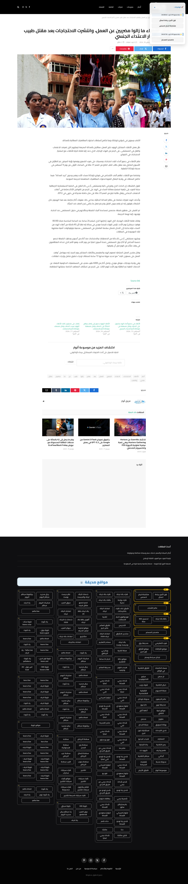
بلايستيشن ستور (122, 806)
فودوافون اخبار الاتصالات (122, 618)
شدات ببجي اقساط (122, 682)
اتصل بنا (70, 868)
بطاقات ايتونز (104, 798)
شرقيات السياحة (143, 763)
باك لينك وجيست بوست (122, 644)
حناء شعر (105, 821)
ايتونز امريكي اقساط (104, 766)
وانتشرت (134, 380)
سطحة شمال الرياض (83, 755)
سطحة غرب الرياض (65, 755)
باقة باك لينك (161, 618)
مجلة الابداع (143, 724)
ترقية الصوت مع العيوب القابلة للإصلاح (157, 558)
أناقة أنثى (143, 710)
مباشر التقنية (143, 756)
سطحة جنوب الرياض (83, 763)
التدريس (122, 625)
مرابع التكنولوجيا (143, 678)
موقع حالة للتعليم (122, 660)
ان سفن (161, 676)
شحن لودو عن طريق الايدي (104, 792)
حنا (122, 829)
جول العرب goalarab (83, 813)
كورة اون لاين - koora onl (44, 660)
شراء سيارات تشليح (83, 780)
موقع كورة (35, 725)
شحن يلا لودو (122, 790)
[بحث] (18, 7)
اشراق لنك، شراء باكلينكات (122, 610)
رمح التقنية (161, 744)
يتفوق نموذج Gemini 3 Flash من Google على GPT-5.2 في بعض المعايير (95, 442)
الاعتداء (117, 376)
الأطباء (136, 376)
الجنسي (109, 376)
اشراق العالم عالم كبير (104, 627)
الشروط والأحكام (106, 868)
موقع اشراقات (161, 649)
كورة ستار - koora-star (27, 623)
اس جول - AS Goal (27, 668)
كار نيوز (143, 704)
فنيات (120, 7)
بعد (94, 376)
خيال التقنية (161, 685)
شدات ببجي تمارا (104, 682)
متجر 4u (122, 748)
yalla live (35, 611)
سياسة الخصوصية (90, 868)
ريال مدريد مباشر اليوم (44, 596)
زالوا (82, 376)
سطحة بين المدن (83, 746)
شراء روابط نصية (122, 601)
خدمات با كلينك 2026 (65, 621)
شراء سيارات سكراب (66, 772)
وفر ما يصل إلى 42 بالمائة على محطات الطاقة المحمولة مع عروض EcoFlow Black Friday (60, 442)
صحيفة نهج (161, 704)
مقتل (50, 376)
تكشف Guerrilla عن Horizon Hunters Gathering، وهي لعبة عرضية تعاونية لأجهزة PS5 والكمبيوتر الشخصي (132, 443)
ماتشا (104, 829)
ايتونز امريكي (104, 697)
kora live (27, 680)
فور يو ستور (105, 739)
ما (64, 376)
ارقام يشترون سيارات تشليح (83, 788)
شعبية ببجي (122, 798)
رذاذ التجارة (143, 744)
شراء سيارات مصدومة (66, 788)
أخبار (139, 7)
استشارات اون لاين (143, 732)
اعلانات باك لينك (66, 636)
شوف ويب (143, 685)
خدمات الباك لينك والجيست (83, 596)
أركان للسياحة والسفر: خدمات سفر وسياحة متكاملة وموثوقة (149, 553)
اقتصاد (101, 7)
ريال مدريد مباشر (83, 668)
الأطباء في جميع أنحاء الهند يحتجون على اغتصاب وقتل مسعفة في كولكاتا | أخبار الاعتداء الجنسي (127, 326)
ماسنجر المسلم (152, 632)
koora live (27, 638)
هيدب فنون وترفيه (122, 669)
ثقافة (111, 7)
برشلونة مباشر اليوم (27, 596)
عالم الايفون (161, 699)
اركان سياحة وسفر (152, 657)
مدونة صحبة (161, 762)
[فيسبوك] (166, 140)
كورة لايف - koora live (44, 760)
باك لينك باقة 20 (83, 612)
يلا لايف (74, 820)
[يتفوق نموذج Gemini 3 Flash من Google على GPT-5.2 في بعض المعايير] (94, 427)
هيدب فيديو (143, 739)
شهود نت (143, 750)
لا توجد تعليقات (130, 42)
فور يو (104, 773)
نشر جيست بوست (65, 596)
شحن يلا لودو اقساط (104, 707)
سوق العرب (66, 602)
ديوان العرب (66, 628)
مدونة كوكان (143, 699)
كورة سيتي (66, 806)
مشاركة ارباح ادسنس (143, 596)
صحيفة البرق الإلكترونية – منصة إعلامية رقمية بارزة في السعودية (147, 563)
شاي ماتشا (122, 835)
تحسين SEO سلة (143, 620)
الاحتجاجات (127, 376)
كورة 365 (83, 806)
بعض (88, 376)
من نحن (78, 868)
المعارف (160, 739)
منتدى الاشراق (122, 633)
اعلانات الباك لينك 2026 (105, 635)
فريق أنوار (125, 401)
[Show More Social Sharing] (112, 48)
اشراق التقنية (143, 668)
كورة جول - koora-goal (44, 632)
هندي (142, 380)
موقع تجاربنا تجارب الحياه (83, 629)
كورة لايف (44, 686)
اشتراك (71, 362)
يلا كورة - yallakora (27, 660)
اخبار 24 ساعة (104, 659)
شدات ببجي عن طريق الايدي (104, 749)
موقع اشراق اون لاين (144, 650)
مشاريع (83, 636)
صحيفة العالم (104, 667)
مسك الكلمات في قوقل (161, 669)
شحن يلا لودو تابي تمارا (104, 758)
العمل (101, 376)
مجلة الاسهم (161, 690)
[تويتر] (166, 146)
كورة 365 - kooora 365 (44, 668)
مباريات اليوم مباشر (83, 660)
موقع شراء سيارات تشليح (66, 780)
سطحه (66, 739)
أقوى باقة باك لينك (83, 621)
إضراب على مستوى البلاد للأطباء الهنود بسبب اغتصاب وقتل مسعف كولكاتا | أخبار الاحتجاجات (66, 326)
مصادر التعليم (105, 642)
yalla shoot (65, 652)
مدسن (143, 719)
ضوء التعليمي (161, 643)
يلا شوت (83, 652)
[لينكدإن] (166, 153)
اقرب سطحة (66, 761)
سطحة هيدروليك (66, 746)
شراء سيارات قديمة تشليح (75, 795)
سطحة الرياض (83, 739)
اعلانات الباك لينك (105, 610)
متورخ (160, 719)
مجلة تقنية (122, 650)
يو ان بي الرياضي (104, 652)
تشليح (83, 770)
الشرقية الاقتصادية (143, 692)
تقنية (104, 617)
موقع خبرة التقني (161, 712)
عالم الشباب (152, 608)
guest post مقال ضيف (83, 604)
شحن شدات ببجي (122, 783)
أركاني (161, 756)
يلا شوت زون (44, 794)
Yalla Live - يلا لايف (27, 651)
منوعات (130, 7)
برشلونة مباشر (66, 658)
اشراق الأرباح (143, 770)
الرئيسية (118, 868)
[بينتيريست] (166, 159)
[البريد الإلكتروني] (166, 166)
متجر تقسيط (104, 722)
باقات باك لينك (105, 600)
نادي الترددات (161, 730)
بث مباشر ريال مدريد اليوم (66, 813)
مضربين (58, 376)
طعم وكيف (161, 750)
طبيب (76, 376)
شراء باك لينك (122, 594)
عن (70, 376)
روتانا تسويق (161, 724)
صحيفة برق (143, 643)
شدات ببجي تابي (104, 690)
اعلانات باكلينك (74, 642)
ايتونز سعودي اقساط (122, 707)
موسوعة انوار (161, 770)
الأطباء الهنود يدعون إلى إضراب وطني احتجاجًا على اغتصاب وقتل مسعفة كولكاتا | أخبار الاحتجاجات (96, 326)
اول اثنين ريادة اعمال (161, 596)
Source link (135, 281)
